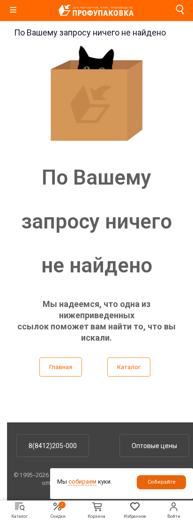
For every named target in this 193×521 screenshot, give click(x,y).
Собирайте (162, 482)
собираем (82, 481)
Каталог (129, 367)
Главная (60, 367)
